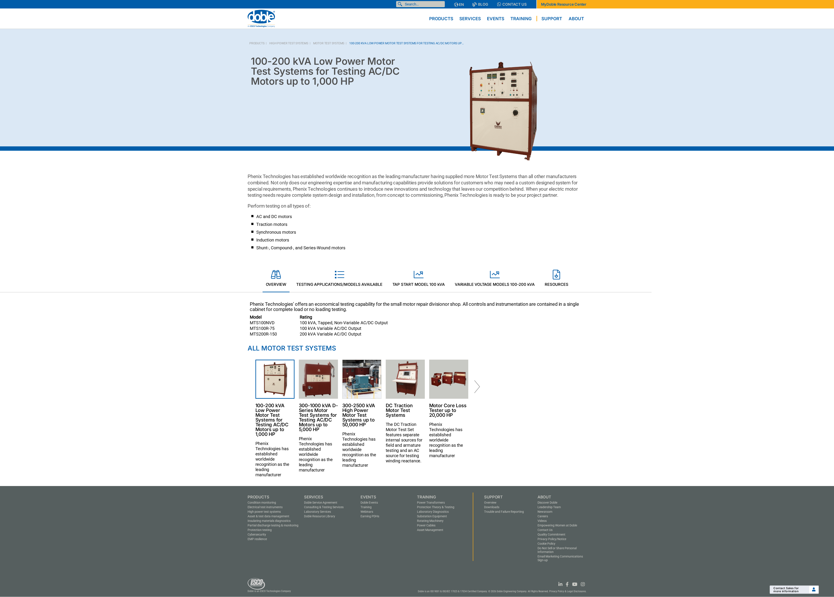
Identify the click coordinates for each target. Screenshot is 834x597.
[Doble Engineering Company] (261, 18)
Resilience (257, 539)
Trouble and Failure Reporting (504, 511)
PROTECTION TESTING (260, 530)
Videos (542, 521)
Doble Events (369, 502)
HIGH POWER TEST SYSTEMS (288, 43)
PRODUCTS (256, 43)
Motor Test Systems (328, 43)
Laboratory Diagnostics (433, 511)
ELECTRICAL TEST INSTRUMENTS (265, 507)
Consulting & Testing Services (324, 507)
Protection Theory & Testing (435, 507)
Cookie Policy (546, 543)
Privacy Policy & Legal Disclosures (567, 591)
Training (366, 507)
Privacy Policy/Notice (552, 539)
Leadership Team (549, 507)
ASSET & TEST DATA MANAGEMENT (268, 516)
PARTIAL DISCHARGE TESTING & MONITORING (273, 525)
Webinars (367, 511)
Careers (543, 516)
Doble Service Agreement (320, 502)
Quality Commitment (551, 534)
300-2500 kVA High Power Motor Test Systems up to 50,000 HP (358, 415)
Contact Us (514, 4)
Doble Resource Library (319, 516)
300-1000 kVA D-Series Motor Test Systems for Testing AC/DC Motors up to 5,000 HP (318, 417)
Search (401, 4)
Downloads (491, 507)
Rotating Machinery (430, 521)
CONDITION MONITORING (262, 502)
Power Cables (426, 525)
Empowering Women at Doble (557, 525)
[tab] (276, 279)
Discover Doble (547, 502)
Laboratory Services (317, 511)
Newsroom (545, 511)
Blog (483, 4)
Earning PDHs (370, 516)
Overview (490, 502)
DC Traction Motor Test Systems (399, 410)
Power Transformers (431, 502)
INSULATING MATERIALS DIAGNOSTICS (269, 521)
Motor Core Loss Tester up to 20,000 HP (448, 410)
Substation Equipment (432, 516)
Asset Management (430, 530)
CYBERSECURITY (257, 534)
